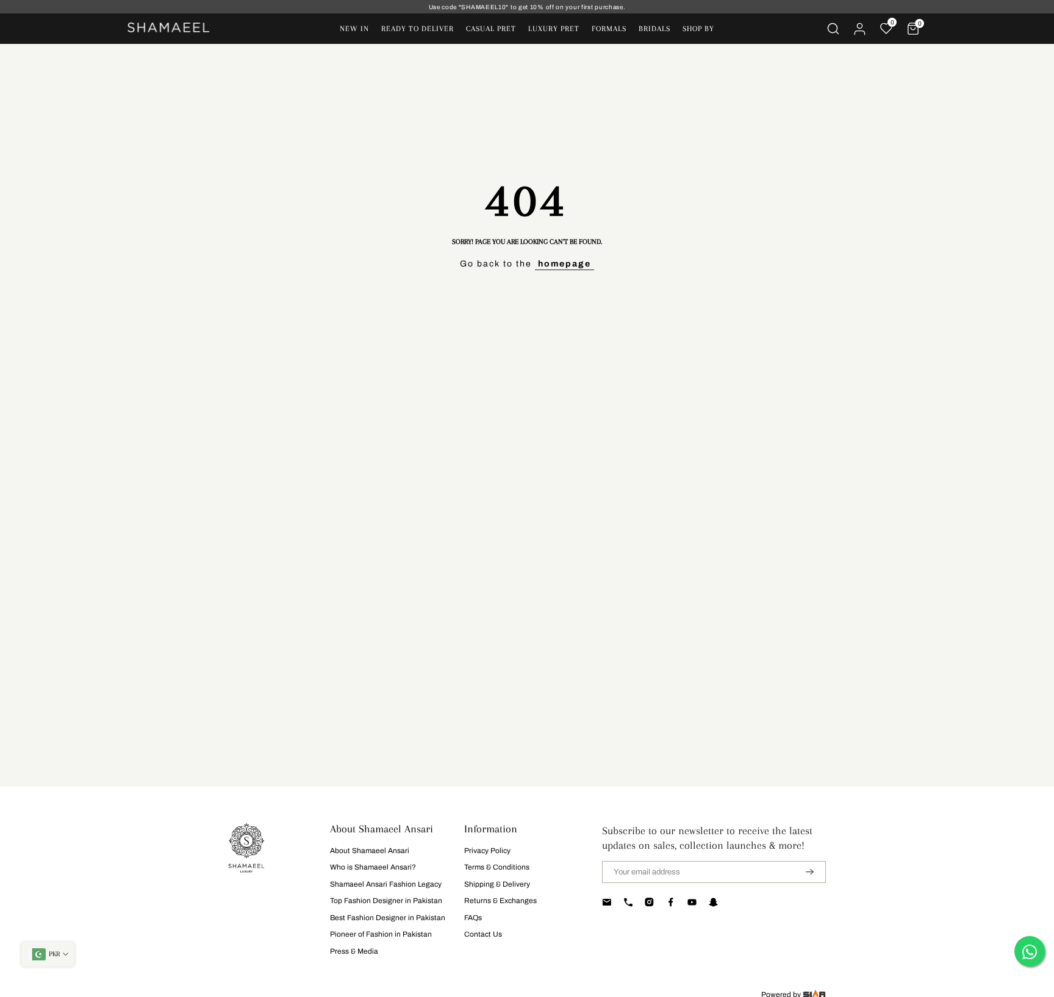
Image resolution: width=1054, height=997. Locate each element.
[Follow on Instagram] (649, 902)
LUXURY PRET (553, 28)
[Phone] (628, 902)
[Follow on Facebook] (670, 902)
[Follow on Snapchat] (713, 902)
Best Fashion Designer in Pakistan (387, 917)
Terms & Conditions (496, 867)
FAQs (473, 917)
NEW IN (354, 28)
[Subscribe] (802, 872)
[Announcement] (527, 7)
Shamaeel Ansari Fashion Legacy (386, 884)
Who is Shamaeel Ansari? (373, 867)
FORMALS (609, 28)
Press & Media (354, 951)
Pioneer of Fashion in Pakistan (381, 934)
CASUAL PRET (491, 28)
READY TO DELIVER (417, 28)
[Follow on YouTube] (692, 902)
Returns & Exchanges (500, 900)
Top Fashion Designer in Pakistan (386, 900)
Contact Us (483, 934)
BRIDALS (654, 28)
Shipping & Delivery (497, 884)
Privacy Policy (487, 850)
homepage (564, 263)
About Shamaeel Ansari (369, 850)
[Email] (606, 902)
